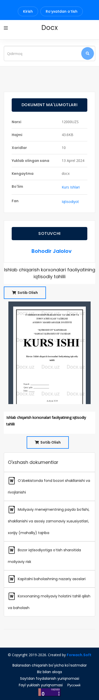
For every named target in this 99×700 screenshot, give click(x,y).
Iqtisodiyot (70, 201)
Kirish (28, 11)
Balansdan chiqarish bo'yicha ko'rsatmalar (49, 665)
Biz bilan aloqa (49, 671)
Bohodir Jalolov (51, 251)
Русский (73, 685)
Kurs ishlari (71, 187)
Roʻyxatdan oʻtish (61, 11)
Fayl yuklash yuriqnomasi (41, 685)
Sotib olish (27, 292)
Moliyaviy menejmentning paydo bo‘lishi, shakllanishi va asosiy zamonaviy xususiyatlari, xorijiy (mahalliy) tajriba (48, 521)
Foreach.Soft (79, 654)
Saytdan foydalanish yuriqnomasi (49, 678)
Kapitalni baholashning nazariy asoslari (51, 578)
